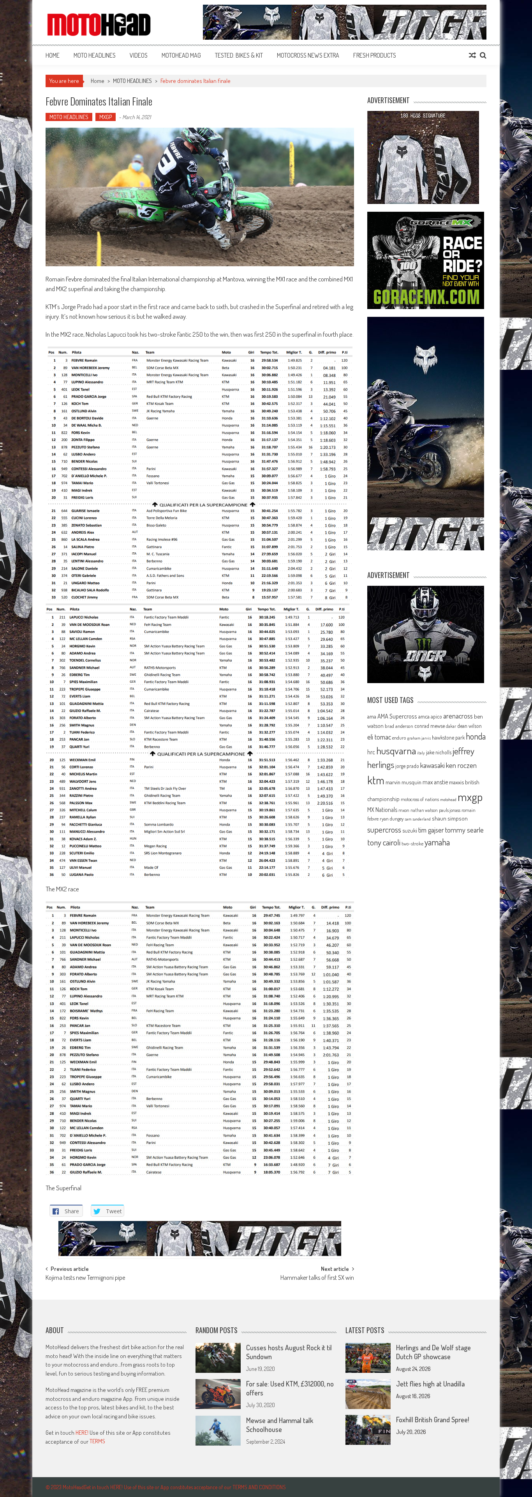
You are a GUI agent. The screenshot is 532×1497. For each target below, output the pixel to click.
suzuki (409, 830)
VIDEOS (139, 55)
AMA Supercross (397, 716)
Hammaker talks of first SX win (317, 1278)
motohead (448, 799)
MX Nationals (382, 810)
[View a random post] (472, 55)
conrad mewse (429, 725)
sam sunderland (418, 819)
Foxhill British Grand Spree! (432, 1419)
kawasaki (432, 765)
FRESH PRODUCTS (374, 55)
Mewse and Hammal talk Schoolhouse (279, 1425)
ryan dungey (391, 818)
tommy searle (464, 829)
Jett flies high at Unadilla (430, 1383)
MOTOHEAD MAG (181, 55)
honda (476, 736)
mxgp (470, 796)
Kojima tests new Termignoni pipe (85, 1278)
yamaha (437, 841)
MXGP (105, 117)
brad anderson (399, 726)
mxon (403, 810)
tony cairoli (383, 842)
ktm (375, 780)
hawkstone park (448, 737)
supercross (384, 829)
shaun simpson (450, 818)
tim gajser (431, 830)
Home (53, 55)
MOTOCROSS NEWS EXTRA (308, 55)
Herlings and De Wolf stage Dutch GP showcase (433, 1352)
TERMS (97, 1441)
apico (436, 716)
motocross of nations (420, 799)
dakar (451, 726)
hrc (371, 752)
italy (421, 753)
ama (371, 716)
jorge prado (407, 766)
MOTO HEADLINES (95, 55)
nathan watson (424, 810)
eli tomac (379, 736)
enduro (399, 737)
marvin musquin (403, 781)
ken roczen (461, 765)
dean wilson (469, 725)
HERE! (82, 1432)
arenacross (458, 716)
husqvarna (396, 750)
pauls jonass (449, 810)
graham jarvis (419, 738)
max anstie (435, 782)
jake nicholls (438, 752)
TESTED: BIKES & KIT (239, 55)
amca (424, 716)
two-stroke (412, 843)
